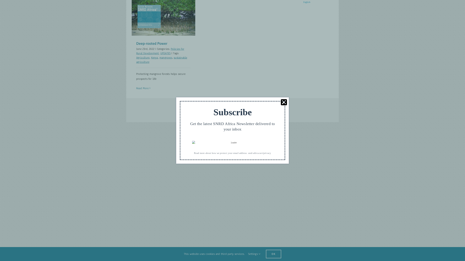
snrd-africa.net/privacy (259, 153)
